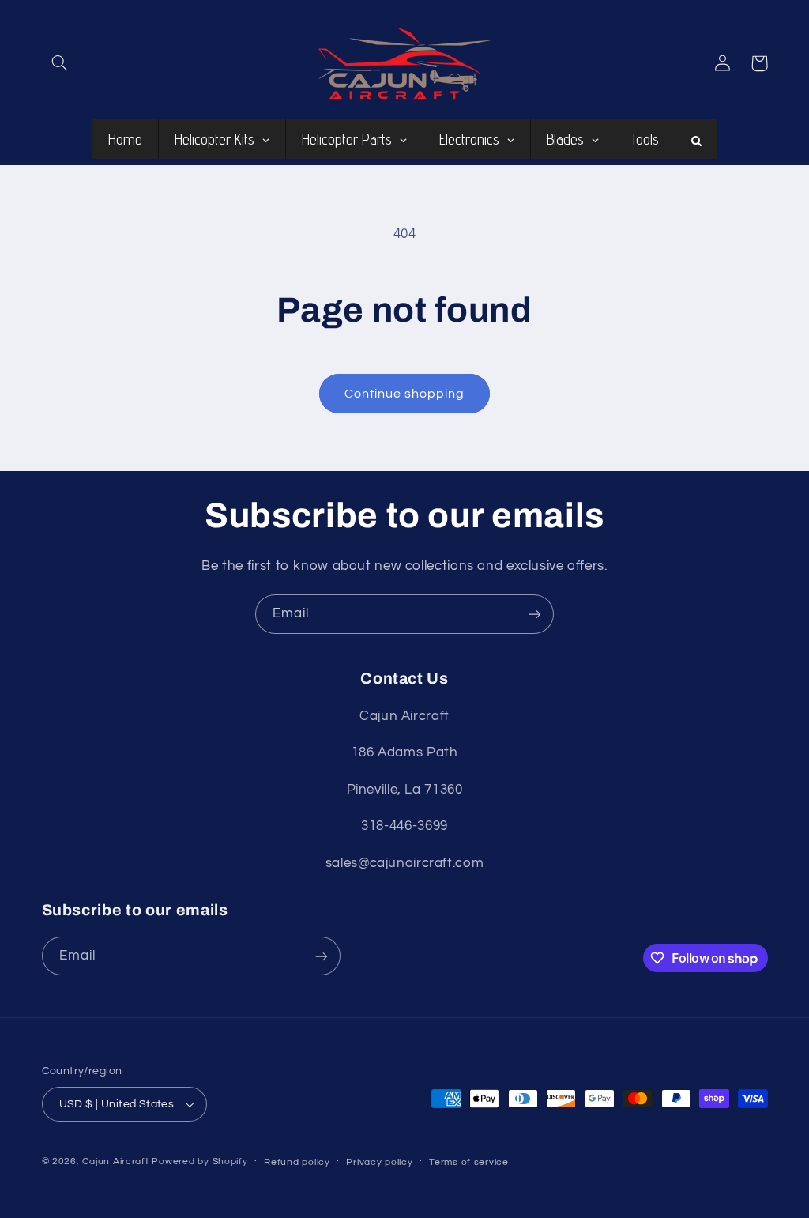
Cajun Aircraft (115, 1161)
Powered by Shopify (199, 1161)
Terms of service (469, 1162)
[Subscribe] (535, 613)
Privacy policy (379, 1162)
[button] (60, 63)
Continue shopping (404, 393)
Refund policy (297, 1162)
